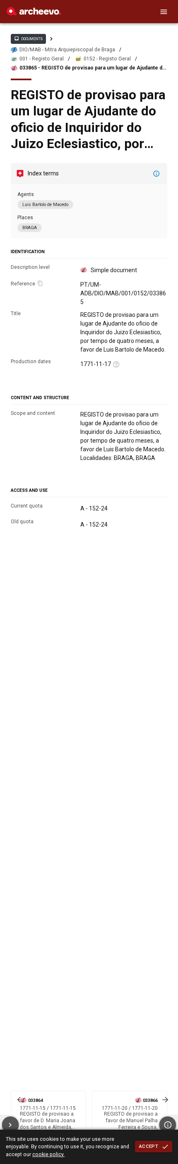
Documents (28, 38)
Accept (148, 1146)
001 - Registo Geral (41, 59)
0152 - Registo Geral (107, 59)
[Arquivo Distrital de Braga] (34, 13)
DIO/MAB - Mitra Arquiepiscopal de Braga (67, 50)
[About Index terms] (156, 174)
